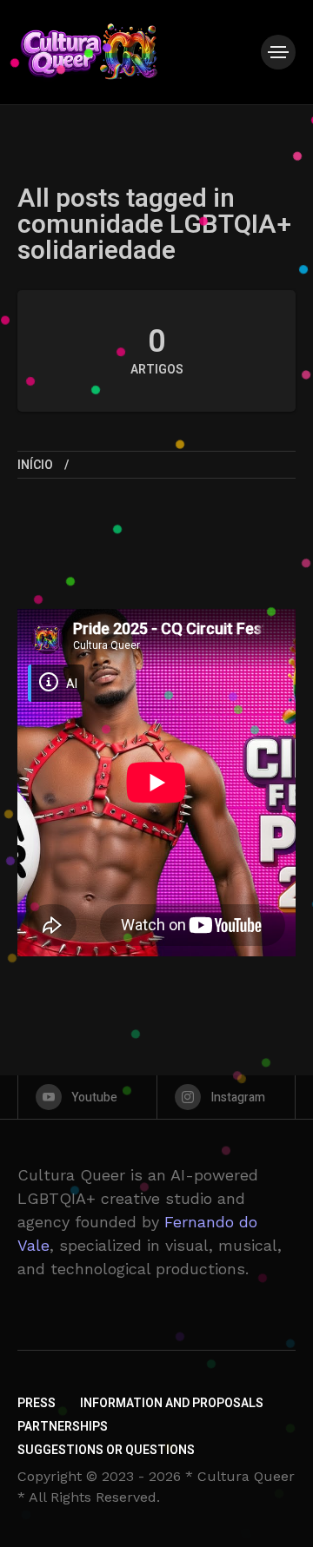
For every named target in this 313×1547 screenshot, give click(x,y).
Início (35, 465)
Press (36, 1403)
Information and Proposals (171, 1403)
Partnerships (62, 1427)
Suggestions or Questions (106, 1450)
